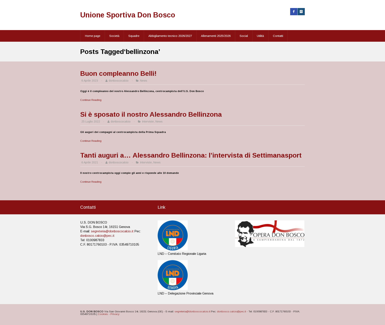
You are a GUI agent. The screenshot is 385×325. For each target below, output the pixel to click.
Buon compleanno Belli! (118, 73)
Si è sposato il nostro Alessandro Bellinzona (151, 114)
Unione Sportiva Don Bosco (127, 15)
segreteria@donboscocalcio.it (112, 231)
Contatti (278, 35)
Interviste (148, 121)
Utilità (260, 35)
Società (114, 35)
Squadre (133, 35)
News (143, 80)
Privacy (115, 314)
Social (244, 35)
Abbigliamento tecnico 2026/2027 (170, 35)
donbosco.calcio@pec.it (97, 235)
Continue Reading (90, 99)
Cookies (103, 314)
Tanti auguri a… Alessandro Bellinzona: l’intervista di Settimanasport (191, 155)
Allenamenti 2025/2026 (216, 35)
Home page (92, 35)
